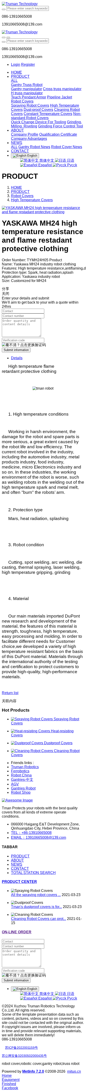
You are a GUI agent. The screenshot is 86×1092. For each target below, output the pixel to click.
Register (28, 64)
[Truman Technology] (43, 4)
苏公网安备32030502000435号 (24, 1056)
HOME (16, 72)
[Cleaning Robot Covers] (32, 751)
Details (16, 358)
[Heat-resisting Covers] (31, 731)
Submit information (16, 350)
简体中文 (47, 160)
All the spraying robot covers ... (36, 895)
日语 (70, 160)
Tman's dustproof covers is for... (36, 907)
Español (45, 165)
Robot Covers (22, 196)
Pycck (71, 165)
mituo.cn (74, 1071)
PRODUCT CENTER (19, 882)
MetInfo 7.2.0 (33, 1071)
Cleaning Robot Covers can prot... (38, 919)
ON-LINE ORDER (16, 932)
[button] (24, 345)
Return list (10, 693)
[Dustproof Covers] (27, 743)
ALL (14, 81)
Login (15, 64)
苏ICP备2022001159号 (21, 1047)
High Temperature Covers (32, 200)
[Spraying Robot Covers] (32, 719)
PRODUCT (20, 192)
